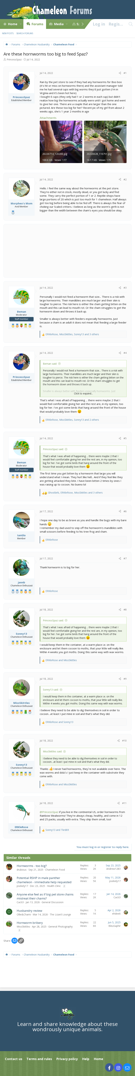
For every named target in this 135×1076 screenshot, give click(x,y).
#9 (125, 678)
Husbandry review (29, 911)
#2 (125, 179)
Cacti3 (20, 902)
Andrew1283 (113, 868)
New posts (8, 33)
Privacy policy (67, 1059)
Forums (37, 24)
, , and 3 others (72, 334)
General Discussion (52, 902)
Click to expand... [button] (83, 393)
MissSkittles (23, 926)
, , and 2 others (72, 419)
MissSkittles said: (52, 751)
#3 (125, 287)
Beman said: (50, 363)
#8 (125, 609)
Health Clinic (54, 886)
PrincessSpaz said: (53, 449)
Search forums (24, 33)
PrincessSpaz (14, 59)
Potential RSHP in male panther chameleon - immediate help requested (44, 880)
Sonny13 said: (51, 689)
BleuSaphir (114, 925)
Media (59, 24)
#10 (124, 740)
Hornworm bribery (30, 923)
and (61, 660)
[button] (20, 24)
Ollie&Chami (24, 914)
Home (12, 24)
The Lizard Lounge (60, 914)
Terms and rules (39, 1059)
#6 (125, 511)
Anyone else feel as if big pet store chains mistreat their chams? (45, 896)
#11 (124, 803)
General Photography (60, 926)
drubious (22, 869)
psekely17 (22, 886)
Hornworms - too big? (32, 866)
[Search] (130, 24)
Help (85, 1059)
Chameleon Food (55, 869)
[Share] (119, 73)
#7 (125, 558)
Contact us (13, 1059)
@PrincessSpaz (49, 812)
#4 (125, 352)
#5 (125, 438)
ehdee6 (116, 913)
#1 (125, 73)
